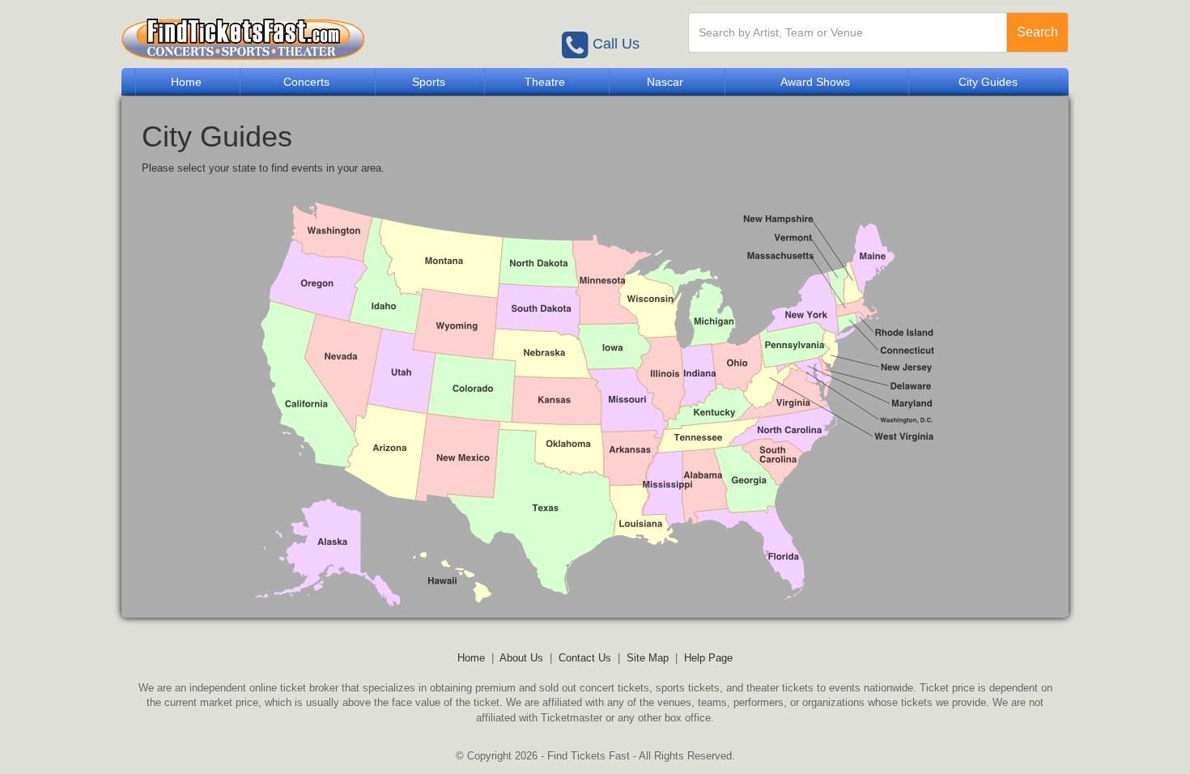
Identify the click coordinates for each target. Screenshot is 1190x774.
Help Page (708, 658)
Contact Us (585, 658)
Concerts (306, 81)
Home (186, 81)
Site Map (648, 658)
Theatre (545, 81)
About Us (521, 658)
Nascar (665, 81)
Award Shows (815, 81)
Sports (428, 81)
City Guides (988, 81)
